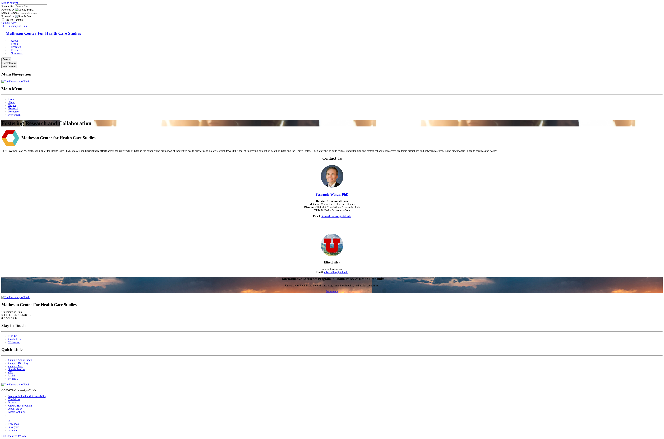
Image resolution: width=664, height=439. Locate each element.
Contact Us (14, 339)
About (11, 102)
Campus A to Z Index (20, 359)
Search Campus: (10, 12)
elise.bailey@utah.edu (336, 272)
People (12, 105)
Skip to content (9, 2)
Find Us (12, 335)
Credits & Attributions (20, 405)
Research (13, 108)
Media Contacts (16, 411)
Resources (14, 111)
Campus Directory (18, 363)
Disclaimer (14, 399)
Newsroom (17, 53)
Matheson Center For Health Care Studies (43, 33)
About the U (15, 408)
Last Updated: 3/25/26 (13, 436)
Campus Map (15, 366)
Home (11, 99)
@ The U (13, 378)
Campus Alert (8, 22)
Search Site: (7, 6)
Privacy (12, 402)
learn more (332, 291)
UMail (11, 375)
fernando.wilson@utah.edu (336, 216)
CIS (10, 372)
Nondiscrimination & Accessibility (27, 396)
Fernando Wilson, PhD (332, 194)
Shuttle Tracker (16, 369)
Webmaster (14, 342)
